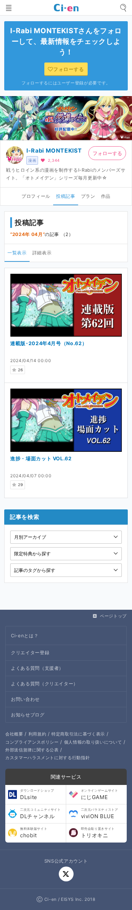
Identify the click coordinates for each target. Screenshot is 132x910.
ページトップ (113, 616)
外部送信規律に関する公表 (32, 749)
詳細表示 (42, 252)
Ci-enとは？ (24, 635)
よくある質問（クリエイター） (44, 683)
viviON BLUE (99, 814)
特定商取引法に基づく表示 (78, 734)
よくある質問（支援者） (37, 668)
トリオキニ (98, 833)
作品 (106, 196)
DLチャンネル (40, 814)
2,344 (54, 160)
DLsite (37, 794)
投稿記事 (65, 196)
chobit (33, 833)
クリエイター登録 (30, 652)
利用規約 (37, 734)
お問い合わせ (25, 699)
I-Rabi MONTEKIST (54, 150)
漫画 (32, 160)
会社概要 (14, 734)
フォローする (107, 153)
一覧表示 (17, 252)
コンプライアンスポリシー (32, 742)
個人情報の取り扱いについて (93, 742)
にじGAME (99, 794)
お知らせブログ (28, 714)
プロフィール (35, 196)
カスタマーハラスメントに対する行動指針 (47, 757)
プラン (88, 196)
